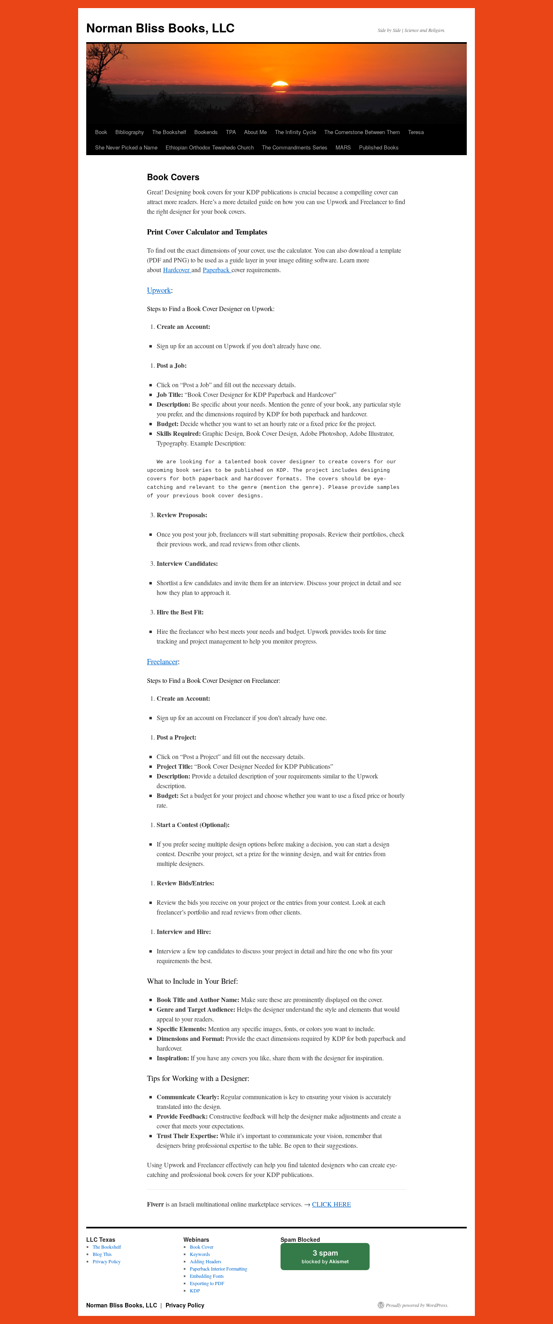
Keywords (200, 1254)
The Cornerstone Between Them (362, 132)
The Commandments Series (295, 147)
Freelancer (162, 661)
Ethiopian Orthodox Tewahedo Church (210, 147)
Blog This (102, 1254)
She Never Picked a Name (126, 147)
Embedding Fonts (207, 1276)
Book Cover (201, 1246)
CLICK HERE (331, 1204)
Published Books (379, 147)
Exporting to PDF (207, 1283)
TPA (231, 132)
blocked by (333, 1259)
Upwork (159, 290)
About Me (255, 132)
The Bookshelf (169, 132)
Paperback (217, 269)
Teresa (416, 132)
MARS (343, 147)
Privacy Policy (107, 1261)
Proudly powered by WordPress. (417, 1305)
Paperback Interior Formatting (218, 1268)
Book (101, 132)
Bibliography (129, 132)
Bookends (206, 132)
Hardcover (177, 269)
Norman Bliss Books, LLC (160, 27)
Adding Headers (205, 1261)
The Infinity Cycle (295, 132)
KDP (195, 1290)
